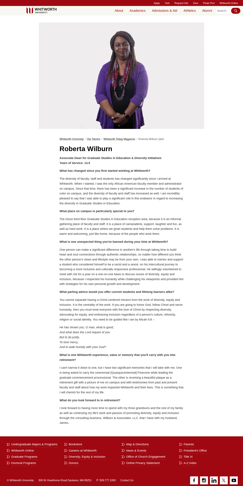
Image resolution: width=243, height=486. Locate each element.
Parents (189, 444)
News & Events (136, 450)
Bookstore (75, 444)
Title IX (188, 456)
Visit (167, 3)
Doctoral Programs (23, 463)
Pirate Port (209, 3)
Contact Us (126, 480)
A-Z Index (190, 463)
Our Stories (93, 139)
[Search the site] (235, 11)
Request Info (181, 3)
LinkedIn (214, 480)
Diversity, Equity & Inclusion (87, 456)
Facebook (194, 480)
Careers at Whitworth (83, 450)
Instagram (204, 480)
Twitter (224, 480)
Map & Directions (137, 444)
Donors (73, 463)
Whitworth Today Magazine (119, 139)
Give (195, 3)
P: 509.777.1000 (106, 480)
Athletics (189, 10)
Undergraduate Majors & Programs (34, 444)
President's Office (195, 450)
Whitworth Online (229, 3)
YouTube (234, 480)
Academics (138, 10)
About (119, 10)
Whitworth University (72, 139)
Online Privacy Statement (143, 463)
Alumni (207, 10)
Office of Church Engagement (145, 456)
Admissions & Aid (164, 10)
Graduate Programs (24, 456)
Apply (157, 3)
